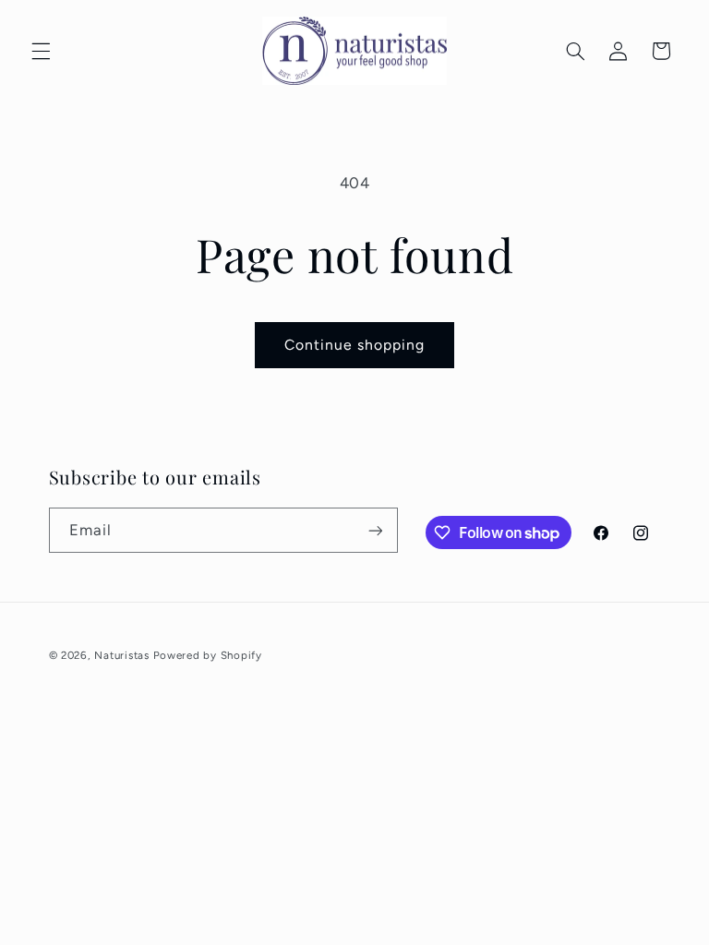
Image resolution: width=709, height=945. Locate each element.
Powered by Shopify (207, 655)
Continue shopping (355, 344)
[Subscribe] (375, 530)
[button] (40, 51)
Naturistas (121, 655)
